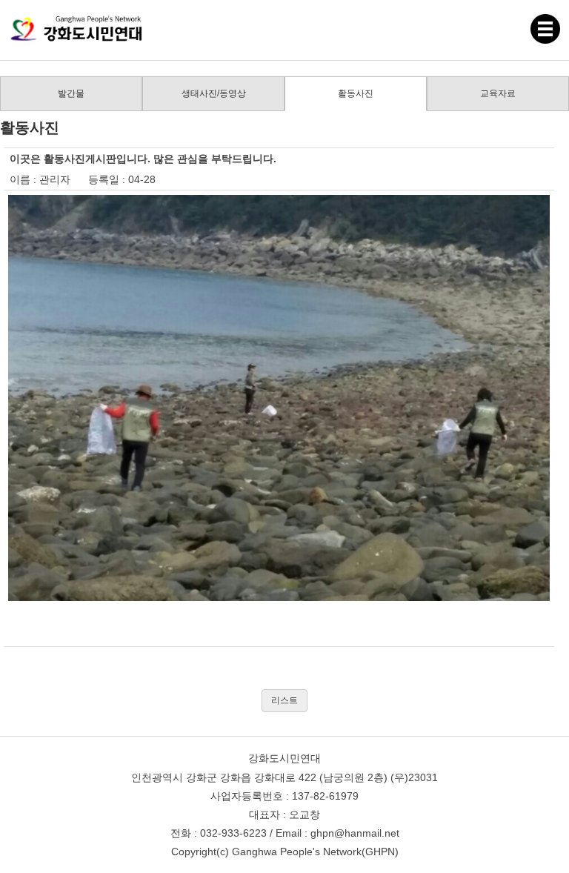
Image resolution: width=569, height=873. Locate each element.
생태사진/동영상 (214, 93)
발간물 (71, 93)
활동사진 (355, 93)
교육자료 (498, 93)
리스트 (284, 700)
